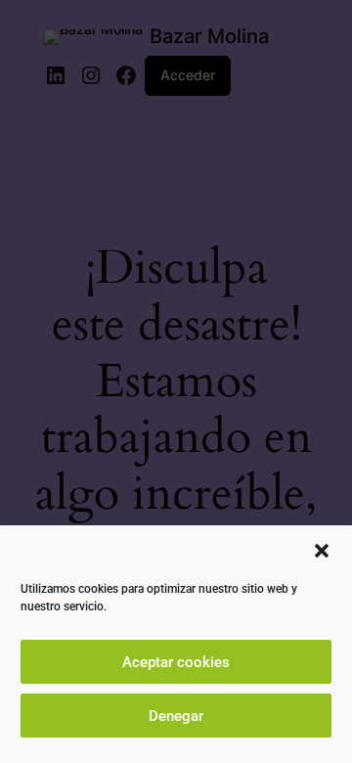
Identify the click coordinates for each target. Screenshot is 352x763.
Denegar (176, 716)
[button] (321, 551)
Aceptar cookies (176, 662)
